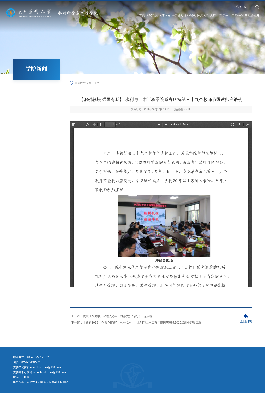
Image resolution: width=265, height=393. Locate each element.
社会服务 (254, 15)
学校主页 (241, 6)
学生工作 (228, 15)
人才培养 (164, 15)
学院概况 (152, 15)
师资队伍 (203, 15)
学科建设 (190, 15)
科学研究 (177, 15)
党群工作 (216, 15)
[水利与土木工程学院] (53, 12)
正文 (96, 83)
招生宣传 (241, 15)
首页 (142, 15)
